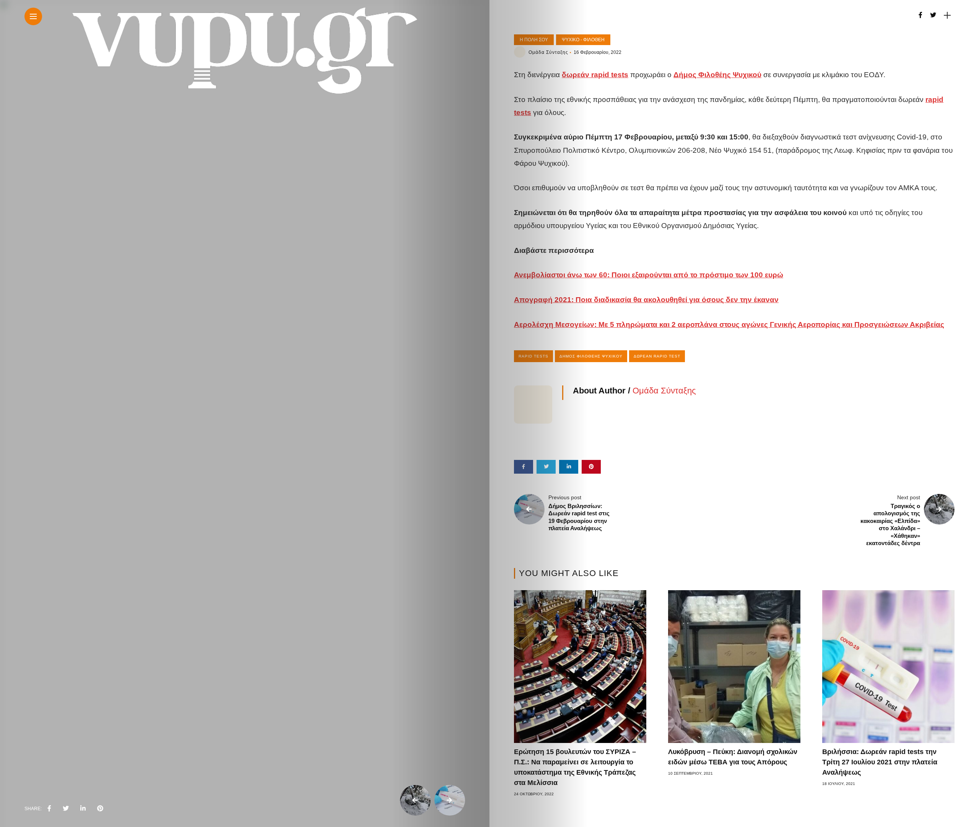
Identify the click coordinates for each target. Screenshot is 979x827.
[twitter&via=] (66, 809)
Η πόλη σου (534, 39)
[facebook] (49, 809)
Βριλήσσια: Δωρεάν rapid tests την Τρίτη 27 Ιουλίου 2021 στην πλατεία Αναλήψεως (879, 762)
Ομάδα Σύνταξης (548, 52)
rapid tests (533, 356)
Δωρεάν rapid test (657, 356)
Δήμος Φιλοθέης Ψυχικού (591, 356)
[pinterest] (100, 809)
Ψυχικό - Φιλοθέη (583, 39)
